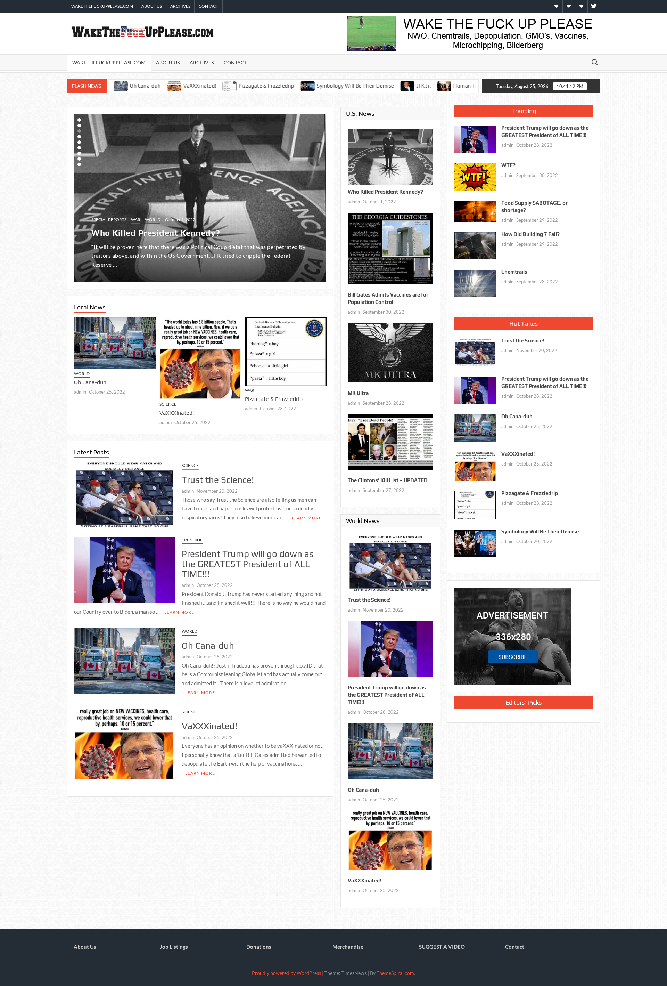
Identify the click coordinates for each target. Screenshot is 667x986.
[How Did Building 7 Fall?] (475, 245)
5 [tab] (79, 142)
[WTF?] (475, 176)
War (219, 388)
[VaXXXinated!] (170, 356)
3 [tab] (79, 131)
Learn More (307, 515)
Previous (319, 196)
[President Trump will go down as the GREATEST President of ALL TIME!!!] (124, 567)
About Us (151, 6)
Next (80, 196)
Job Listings (174, 947)
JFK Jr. (351, 86)
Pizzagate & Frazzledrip (194, 86)
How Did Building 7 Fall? (530, 234)
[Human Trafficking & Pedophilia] (372, 85)
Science (137, 402)
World (120, 208)
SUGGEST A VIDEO (442, 947)
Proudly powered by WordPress (286, 973)
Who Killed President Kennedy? (385, 192)
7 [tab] (79, 153)
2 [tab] (79, 125)
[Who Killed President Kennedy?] (390, 156)
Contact (208, 6)
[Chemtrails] (475, 283)
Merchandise (347, 947)
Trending (192, 537)
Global (99, 208)
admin (135, 420)
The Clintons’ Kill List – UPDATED (388, 480)
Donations (258, 947)
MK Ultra (358, 393)
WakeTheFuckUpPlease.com (102, 6)
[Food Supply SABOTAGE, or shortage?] (475, 211)
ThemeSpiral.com (395, 973)
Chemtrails (514, 272)
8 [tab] (79, 159)
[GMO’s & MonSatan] (471, 85)
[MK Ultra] (390, 352)
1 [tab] (79, 120)
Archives (180, 6)
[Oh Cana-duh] (85, 341)
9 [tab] (79, 164)
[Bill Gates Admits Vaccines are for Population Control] (390, 248)
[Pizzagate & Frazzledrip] (157, 85)
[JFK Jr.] (335, 85)
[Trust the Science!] (124, 493)
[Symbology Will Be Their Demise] (235, 85)
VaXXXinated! (126, 86)
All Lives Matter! (125, 221)
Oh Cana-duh (208, 643)
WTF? (508, 165)
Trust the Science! (322, 394)
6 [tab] (79, 147)
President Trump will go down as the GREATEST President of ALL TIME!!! (248, 562)
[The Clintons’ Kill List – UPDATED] (390, 441)
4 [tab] (79, 136)
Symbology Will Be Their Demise (282, 86)
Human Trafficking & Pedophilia (419, 86)
